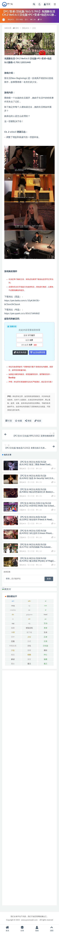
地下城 (29, 632)
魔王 (45, 664)
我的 (37, 930)
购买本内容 (21, 352)
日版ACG (22, 510)
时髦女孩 (12, 646)
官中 (13, 637)
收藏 (19, 421)
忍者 (45, 637)
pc (46, 619)
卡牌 (13, 632)
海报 (29, 421)
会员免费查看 (39, 352)
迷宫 (29, 659)
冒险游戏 (29, 628)
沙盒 (13, 650)
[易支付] (29, 589)
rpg (13, 623)
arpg (13, 605)
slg (29, 623)
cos (45, 605)
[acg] (3, 19)
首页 (17, 28)
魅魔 (45, 659)
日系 (45, 641)
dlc (13, 614)
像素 (13, 628)
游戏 (29, 650)
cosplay (13, 610)
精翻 (29, 655)
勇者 (45, 628)
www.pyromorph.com (29, 920)
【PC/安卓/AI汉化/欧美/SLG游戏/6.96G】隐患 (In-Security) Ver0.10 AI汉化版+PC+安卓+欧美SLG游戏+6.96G (36, 478)
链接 (39, 421)
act (13, 601)
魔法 (29, 664)
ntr (29, 619)
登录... (8, 579)
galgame (29, 614)
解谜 (13, 659)
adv (29, 601)
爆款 (45, 650)
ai (45, 601)
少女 (29, 637)
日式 (29, 641)
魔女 (13, 664)
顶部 (51, 930)
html (45, 614)
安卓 (45, 632)
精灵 (13, 655)
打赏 (9, 421)
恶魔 (13, 641)
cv (29, 610)
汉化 (29, 646)
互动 (45, 623)
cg (29, 605)
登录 (48, 4)
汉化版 (45, 646)
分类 (22, 930)
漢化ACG (11, 19)
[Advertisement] (29, 788)
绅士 (45, 655)
